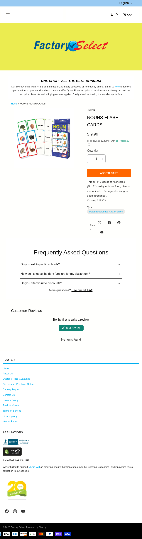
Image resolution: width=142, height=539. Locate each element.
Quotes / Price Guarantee (16, 378)
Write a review (71, 327)
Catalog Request (12, 389)
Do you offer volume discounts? (41, 283)
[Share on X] (101, 223)
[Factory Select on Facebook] (7, 511)
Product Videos (11, 405)
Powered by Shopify (36, 527)
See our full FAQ (82, 290)
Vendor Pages (10, 421)
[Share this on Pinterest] (119, 223)
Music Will (34, 467)
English (124, 3)
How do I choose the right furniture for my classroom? (55, 273)
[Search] (117, 14)
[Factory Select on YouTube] (23, 511)
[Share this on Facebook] (109, 223)
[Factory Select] (71, 47)
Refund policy (10, 416)
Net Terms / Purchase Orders (18, 384)
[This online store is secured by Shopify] (71, 451)
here (117, 86)
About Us (8, 373)
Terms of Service (12, 410)
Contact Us (9, 394)
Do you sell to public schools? (40, 264)
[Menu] (7, 14)
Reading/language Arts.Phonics (106, 211)
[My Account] (112, 14)
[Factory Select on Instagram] (15, 511)
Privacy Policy (10, 400)
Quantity (92, 150)
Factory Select (18, 527)
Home (14, 103)
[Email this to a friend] (102, 232)
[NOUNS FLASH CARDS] (44, 138)
